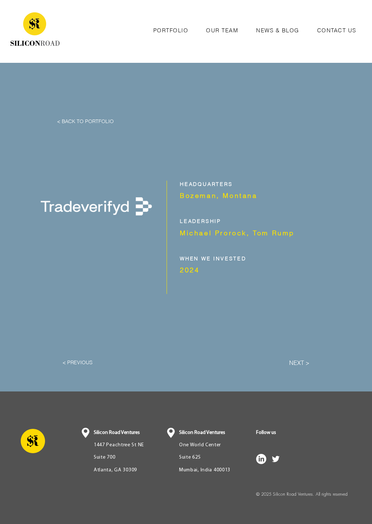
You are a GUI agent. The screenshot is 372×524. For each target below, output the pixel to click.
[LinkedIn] (261, 459)
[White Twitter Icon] (276, 459)
